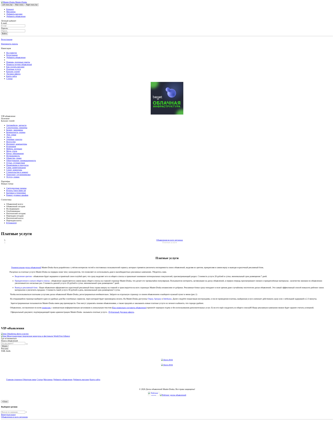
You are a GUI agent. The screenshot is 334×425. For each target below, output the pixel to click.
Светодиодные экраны (16, 188)
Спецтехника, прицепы (16, 128)
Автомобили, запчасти (16, 125)
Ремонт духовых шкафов (17, 195)
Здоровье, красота (14, 139)
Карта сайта (11, 76)
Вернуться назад (8, 415)
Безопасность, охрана (15, 132)
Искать (5, 346)
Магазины (11, 12)
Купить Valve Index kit (16, 190)
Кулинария (11, 146)
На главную (11, 53)
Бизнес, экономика (14, 130)
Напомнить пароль (9, 44)
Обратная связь (29, 379)
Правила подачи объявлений (19, 64)
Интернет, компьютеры (16, 144)
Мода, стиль (11, 151)
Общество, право (14, 158)
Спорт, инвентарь (14, 170)
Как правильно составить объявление (129, 308)
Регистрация (6, 39)
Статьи (9, 78)
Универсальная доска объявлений (26, 267)
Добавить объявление (16, 16)
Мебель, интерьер (14, 149)
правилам (46, 308)
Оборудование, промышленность (21, 160)
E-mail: (4, 23)
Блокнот (10, 9)
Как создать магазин (15, 67)
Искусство (11, 142)
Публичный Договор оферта (121, 312)
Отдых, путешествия (15, 163)
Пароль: (4, 28)
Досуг (9, 137)
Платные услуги (13, 69)
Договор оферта (13, 74)
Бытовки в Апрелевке (16, 193)
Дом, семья (11, 135)
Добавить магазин (14, 14)
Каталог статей (13, 71)
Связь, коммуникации (16, 167)
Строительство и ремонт (17, 172)
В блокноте (11, 223)
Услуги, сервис (13, 177)
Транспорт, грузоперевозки (18, 174)
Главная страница (14, 379)
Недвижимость (13, 156)
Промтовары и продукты (17, 165)
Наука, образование (15, 153)
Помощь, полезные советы (18, 62)
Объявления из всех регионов (14, 417)
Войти (4, 34)
